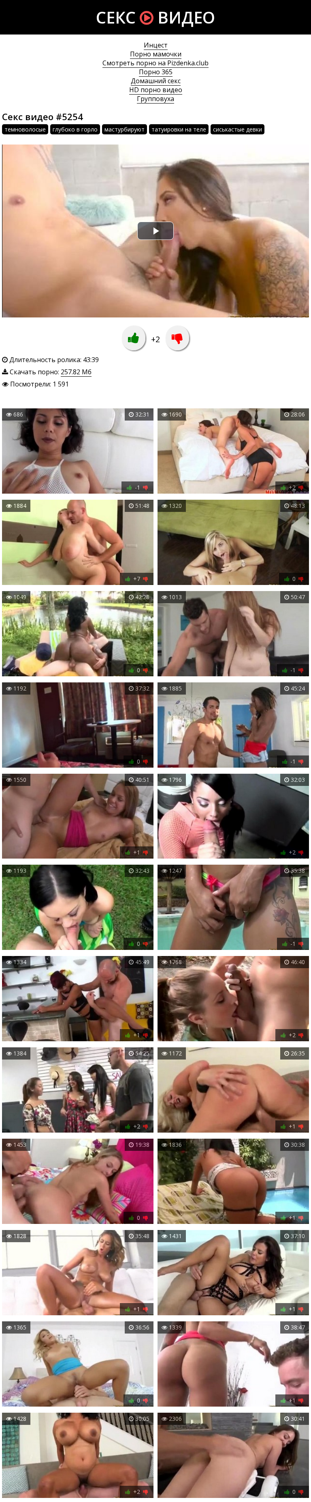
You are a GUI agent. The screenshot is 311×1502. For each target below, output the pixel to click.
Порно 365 (156, 71)
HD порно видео (155, 89)
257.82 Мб (76, 371)
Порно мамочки (155, 54)
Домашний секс (156, 80)
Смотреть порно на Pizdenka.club (155, 62)
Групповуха (155, 98)
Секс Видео (155, 17)
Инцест (156, 45)
